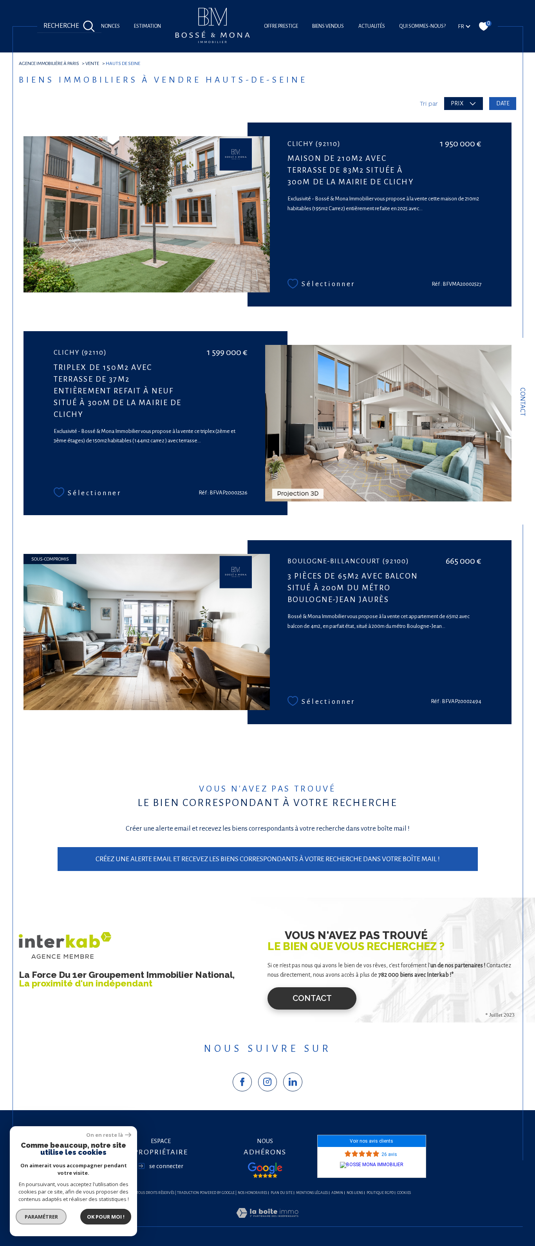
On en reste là (104, 1135)
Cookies (404, 1193)
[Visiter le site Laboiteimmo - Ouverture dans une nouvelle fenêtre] (267, 1222)
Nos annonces (102, 26)
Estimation (147, 26)
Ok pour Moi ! (106, 1216)
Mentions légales (312, 1193)
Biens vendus (328, 26)
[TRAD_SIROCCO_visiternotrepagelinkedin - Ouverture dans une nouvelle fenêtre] (292, 1082)
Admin (337, 1193)
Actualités (371, 26)
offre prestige (281, 26)
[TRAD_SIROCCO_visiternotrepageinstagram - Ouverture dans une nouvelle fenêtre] (267, 1082)
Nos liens (355, 1193)
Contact (522, 402)
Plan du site (282, 1193)
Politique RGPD (380, 1193)
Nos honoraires (252, 1193)
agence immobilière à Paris (49, 63)
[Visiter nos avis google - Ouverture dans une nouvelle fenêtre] (265, 1170)
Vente (92, 63)
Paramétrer (41, 1216)
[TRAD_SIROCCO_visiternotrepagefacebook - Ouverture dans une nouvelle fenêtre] (242, 1082)
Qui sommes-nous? (422, 26)
